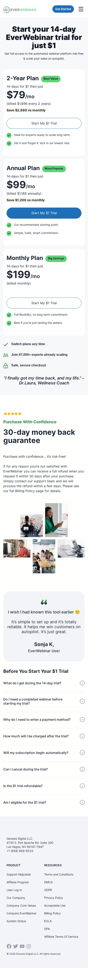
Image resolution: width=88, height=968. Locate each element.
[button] (44, 683)
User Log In (14, 890)
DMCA (48, 882)
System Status (16, 921)
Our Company (16, 897)
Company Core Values (21, 905)
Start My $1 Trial (44, 123)
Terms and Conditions (58, 874)
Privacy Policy (53, 897)
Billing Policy (52, 913)
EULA (48, 921)
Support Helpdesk (19, 874)
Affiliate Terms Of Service (61, 936)
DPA (47, 929)
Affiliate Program (18, 882)
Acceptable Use (54, 905)
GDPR (48, 890)
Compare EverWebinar (21, 913)
